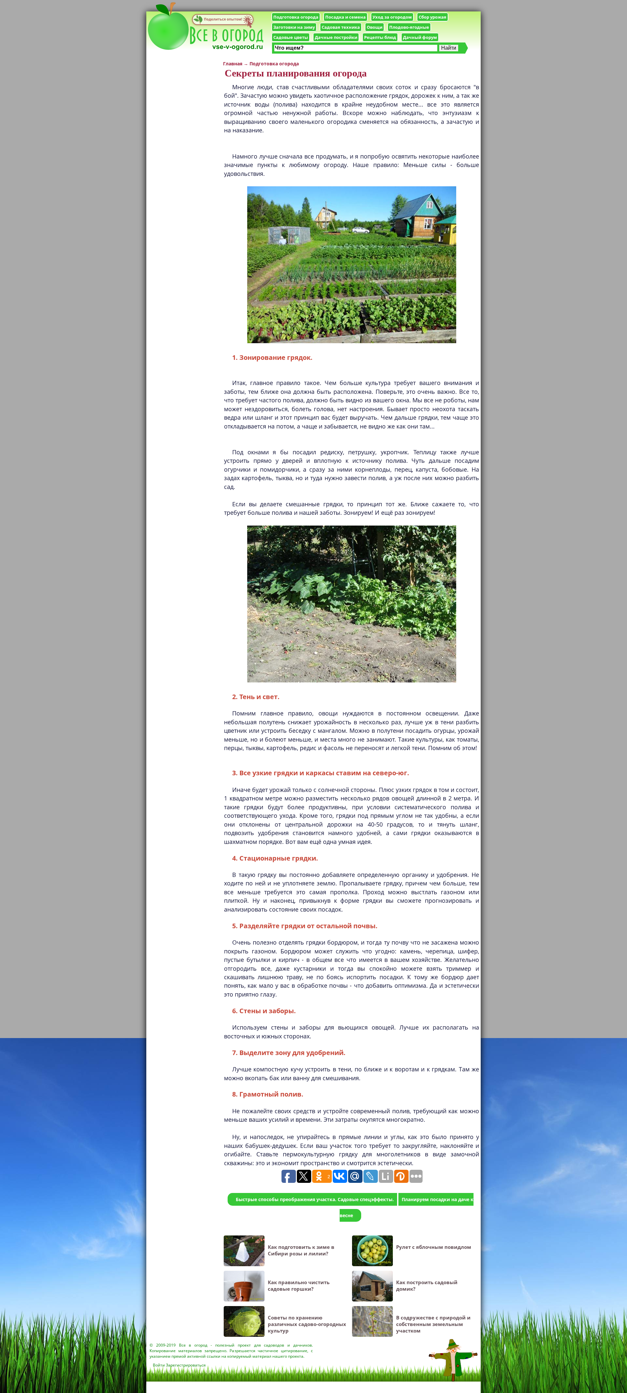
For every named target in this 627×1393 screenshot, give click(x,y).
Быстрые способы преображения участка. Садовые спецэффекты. (315, 1199)
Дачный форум (420, 37)
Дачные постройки (336, 37)
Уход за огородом (392, 17)
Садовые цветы (290, 37)
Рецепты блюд (380, 37)
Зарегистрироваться (186, 1365)
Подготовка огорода (295, 17)
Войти (159, 1365)
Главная (232, 63)
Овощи (374, 27)
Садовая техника (341, 27)
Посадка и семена (345, 17)
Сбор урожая (432, 17)
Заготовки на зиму (294, 27)
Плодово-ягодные (409, 27)
